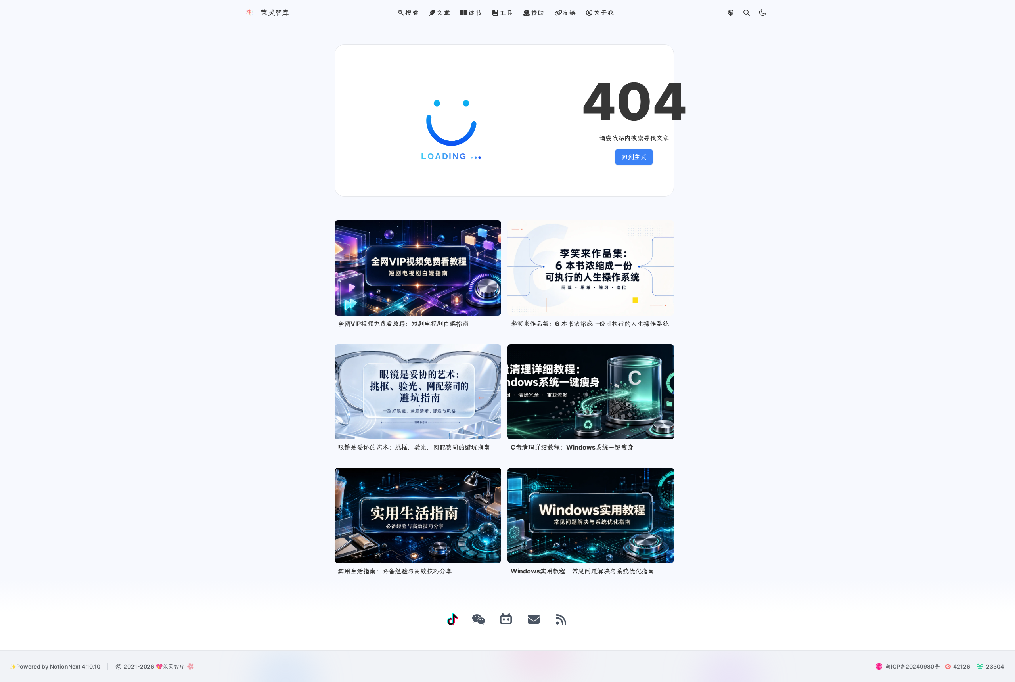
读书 (475, 13)
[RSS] (561, 619)
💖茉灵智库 (170, 666)
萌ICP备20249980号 (912, 666)
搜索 (412, 13)
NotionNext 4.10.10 (75, 666)
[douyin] (452, 619)
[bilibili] (506, 619)
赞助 (538, 13)
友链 (569, 13)
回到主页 (634, 157)
